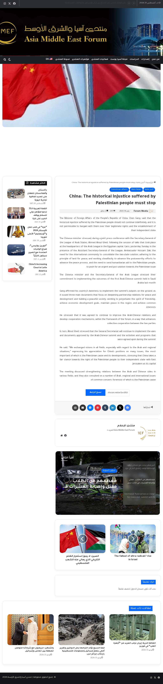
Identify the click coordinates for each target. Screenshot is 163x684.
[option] (108, 483)
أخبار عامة (141, 183)
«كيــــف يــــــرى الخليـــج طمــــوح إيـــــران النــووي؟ (106, 3)
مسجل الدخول (137, 589)
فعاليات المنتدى (99, 59)
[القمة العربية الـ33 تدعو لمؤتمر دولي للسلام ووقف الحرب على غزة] (16, 213)
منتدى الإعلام (126, 425)
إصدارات (145, 59)
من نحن (155, 59)
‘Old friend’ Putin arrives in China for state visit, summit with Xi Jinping (91, 484)
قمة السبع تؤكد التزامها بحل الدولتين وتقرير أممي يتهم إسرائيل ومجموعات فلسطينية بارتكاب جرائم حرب (82, 651)
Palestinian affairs (119, 190)
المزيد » (110, 430)
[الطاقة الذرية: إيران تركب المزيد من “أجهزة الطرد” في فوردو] (132, 627)
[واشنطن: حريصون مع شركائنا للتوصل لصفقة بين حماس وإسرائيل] (30, 629)
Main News (136, 190)
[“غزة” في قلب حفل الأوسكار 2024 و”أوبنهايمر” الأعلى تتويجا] (16, 232)
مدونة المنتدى (62, 59)
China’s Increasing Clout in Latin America (38, 267)
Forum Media (141, 211)
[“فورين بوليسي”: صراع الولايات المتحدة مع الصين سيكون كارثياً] (16, 249)
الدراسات (134, 59)
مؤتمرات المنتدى (80, 59)
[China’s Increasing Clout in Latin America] (16, 269)
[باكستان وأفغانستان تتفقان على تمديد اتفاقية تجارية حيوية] (16, 193)
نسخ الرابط (95, 392)
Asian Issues (109, 471)
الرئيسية (150, 183)
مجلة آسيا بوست (119, 59)
